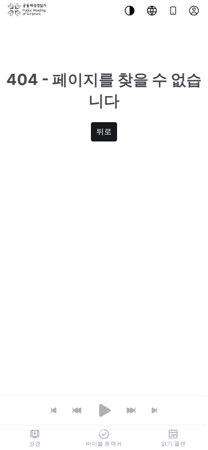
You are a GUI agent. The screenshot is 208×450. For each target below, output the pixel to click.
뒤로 (104, 131)
